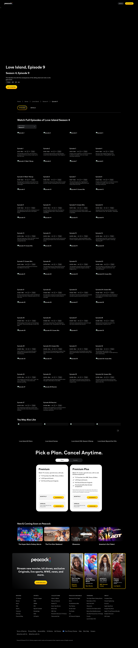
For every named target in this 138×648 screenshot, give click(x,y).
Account (106, 603)
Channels (18, 611)
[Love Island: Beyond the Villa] (108, 431)
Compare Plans (108, 598)
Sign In (121, 3)
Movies (18, 601)
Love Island (35, 101)
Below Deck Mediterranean (94, 611)
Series (26, 101)
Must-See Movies (56, 606)
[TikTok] (110, 630)
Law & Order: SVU (91, 618)
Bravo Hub (54, 608)
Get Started (129, 3)
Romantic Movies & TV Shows (59, 613)
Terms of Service (22, 631)
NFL (35, 606)
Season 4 (45, 101)
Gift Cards (107, 616)
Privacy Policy (32, 631)
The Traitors (72, 606)
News (17, 603)
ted (70, 613)
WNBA (35, 603)
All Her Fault (72, 608)
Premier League (38, 598)
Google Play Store (109, 608)
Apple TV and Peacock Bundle (112, 611)
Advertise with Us (22, 634)
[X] (106, 634)
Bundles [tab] (75, 460)
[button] (30, 534)
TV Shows (18, 598)
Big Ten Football (38, 608)
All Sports (36, 616)
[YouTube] (115, 630)
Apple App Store (108, 606)
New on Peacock (55, 601)
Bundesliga (36, 611)
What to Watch (55, 598)
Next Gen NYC (90, 603)
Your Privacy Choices (71, 631)
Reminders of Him (91, 601)
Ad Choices (57, 631)
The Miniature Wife (74, 603)
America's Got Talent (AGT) (94, 608)
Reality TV (54, 603)
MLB (35, 613)
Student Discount (108, 613)
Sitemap (18, 613)
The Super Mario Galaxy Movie (94, 598)
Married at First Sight (74, 598)
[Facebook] (106, 630)
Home (19, 101)
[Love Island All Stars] (30, 431)
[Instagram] (119, 630)
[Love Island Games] (56, 431)
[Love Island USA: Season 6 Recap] (82, 431)
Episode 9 (55, 101)
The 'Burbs (71, 611)
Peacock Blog (19, 616)
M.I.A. (70, 601)
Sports (17, 608)
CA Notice (50, 631)
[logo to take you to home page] (8, 4)
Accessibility (41, 631)
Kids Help (86, 631)
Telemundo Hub (55, 616)
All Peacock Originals (74, 616)
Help (80, 631)
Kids (17, 606)
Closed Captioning (109, 601)
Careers (93, 631)
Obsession (89, 606)
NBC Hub (53, 611)
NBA (35, 601)
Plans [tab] (62, 460)
